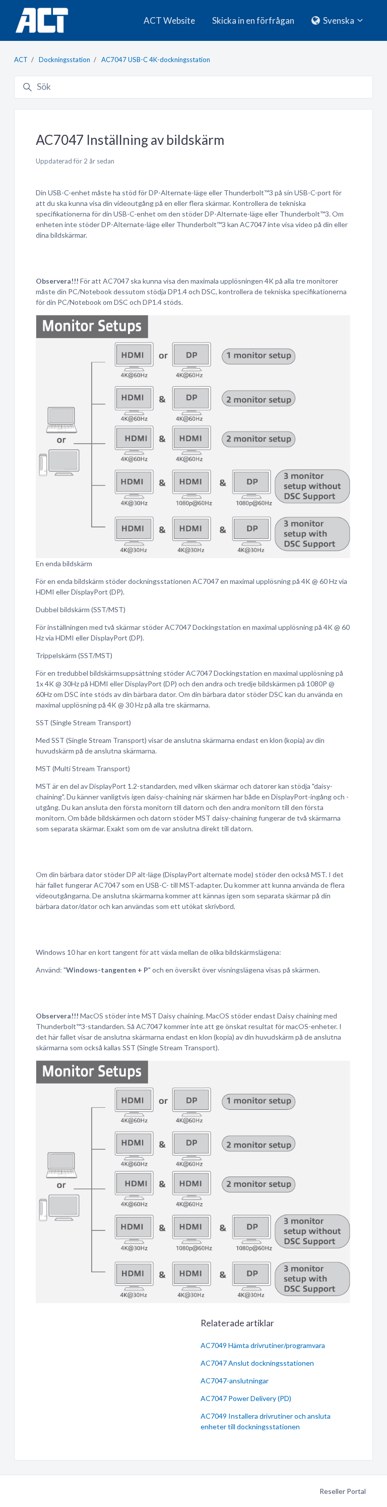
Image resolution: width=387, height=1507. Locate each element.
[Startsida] (41, 20)
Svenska (338, 20)
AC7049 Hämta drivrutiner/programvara (263, 1345)
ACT (21, 60)
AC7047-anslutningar (235, 1380)
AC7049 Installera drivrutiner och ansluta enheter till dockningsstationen (266, 1421)
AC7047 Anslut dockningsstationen (257, 1363)
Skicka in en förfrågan (253, 20)
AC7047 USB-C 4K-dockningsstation (155, 60)
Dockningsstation (64, 60)
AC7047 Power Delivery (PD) (246, 1398)
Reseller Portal (342, 1491)
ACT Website (169, 20)
